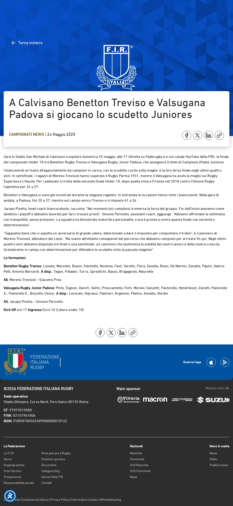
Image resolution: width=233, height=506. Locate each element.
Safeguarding (50, 471)
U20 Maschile (139, 465)
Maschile (136, 453)
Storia (8, 459)
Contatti (46, 483)
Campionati (21, 134)
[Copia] (219, 135)
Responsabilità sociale (19, 483)
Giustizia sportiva (53, 459)
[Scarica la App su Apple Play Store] (211, 362)
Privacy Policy (59, 499)
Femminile (137, 459)
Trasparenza (12, 477)
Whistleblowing (110, 499)
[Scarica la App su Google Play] (224, 362)
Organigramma (14, 465)
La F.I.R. (9, 453)
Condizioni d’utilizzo (34, 499)
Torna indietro (30, 42)
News (39, 134)
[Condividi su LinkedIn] (208, 135)
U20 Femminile (140, 471)
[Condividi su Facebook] (186, 135)
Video (213, 459)
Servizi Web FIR (52, 477)
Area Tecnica (12, 471)
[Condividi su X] (197, 135)
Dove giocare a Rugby (56, 453)
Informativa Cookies (84, 499)
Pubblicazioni (219, 465)
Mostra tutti (214, 388)
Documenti (48, 465)
